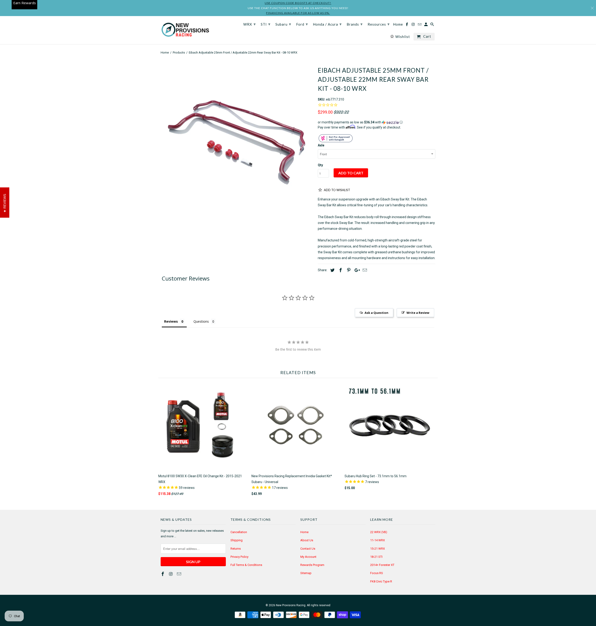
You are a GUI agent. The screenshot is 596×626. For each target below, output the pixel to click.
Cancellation (238, 532)
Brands (355, 24)
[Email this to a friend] (364, 270)
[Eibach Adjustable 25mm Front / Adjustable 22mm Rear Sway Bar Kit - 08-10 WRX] (237, 137)
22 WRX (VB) (378, 532)
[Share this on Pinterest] (348, 270)
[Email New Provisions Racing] (179, 574)
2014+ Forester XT (382, 565)
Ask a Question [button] (376, 313)
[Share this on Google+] (356, 270)
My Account (308, 556)
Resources (379, 24)
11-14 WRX (377, 540)
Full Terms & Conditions (246, 565)
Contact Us (307, 548)
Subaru (283, 24)
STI (266, 24)
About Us (306, 540)
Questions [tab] (201, 321)
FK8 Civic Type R (381, 581)
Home (304, 532)
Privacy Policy (239, 556)
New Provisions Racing (290, 605)
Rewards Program (312, 565)
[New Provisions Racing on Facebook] (163, 574)
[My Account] (426, 25)
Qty (320, 165)
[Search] (432, 25)
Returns (235, 548)
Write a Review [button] (417, 313)
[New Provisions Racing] (185, 30)
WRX (249, 24)
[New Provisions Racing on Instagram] (171, 574)
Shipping (236, 540)
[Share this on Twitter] (331, 270)
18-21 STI (376, 556)
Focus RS (376, 573)
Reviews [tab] (171, 321)
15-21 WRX (377, 548)
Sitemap (306, 573)
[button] (376, 122)
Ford (302, 24)
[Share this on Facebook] (340, 270)
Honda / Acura (327, 24)
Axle (321, 145)
